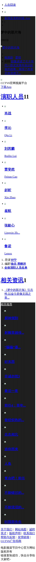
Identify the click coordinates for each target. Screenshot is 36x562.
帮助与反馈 (8, 537)
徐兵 (14, 263)
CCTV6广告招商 (11, 541)
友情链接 (23, 537)
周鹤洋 (21, 263)
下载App (6, 87)
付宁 (14, 259)
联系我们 (29, 533)
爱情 (18, 57)
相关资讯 (12, 280)
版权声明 (15, 533)
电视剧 (8, 57)
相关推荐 (6, 304)
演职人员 (12, 96)
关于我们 (6, 529)
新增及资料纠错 (17, 18)
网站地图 (20, 529)
